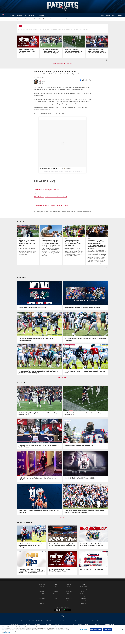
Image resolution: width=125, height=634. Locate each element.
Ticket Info (69, 586)
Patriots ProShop (83, 586)
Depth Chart (55, 588)
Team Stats (55, 593)
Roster (55, 586)
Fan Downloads (83, 593)
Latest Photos (42, 593)
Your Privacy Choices (83, 624)
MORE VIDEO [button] (62, 517)
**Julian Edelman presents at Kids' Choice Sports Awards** (52, 205)
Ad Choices (71, 624)
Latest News (42, 586)
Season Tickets (69, 591)
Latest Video (42, 588)
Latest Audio (41, 591)
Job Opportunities (83, 600)
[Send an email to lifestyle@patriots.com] (42, 83)
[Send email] (86, 81)
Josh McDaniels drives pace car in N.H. (47, 189)
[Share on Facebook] (81, 81)
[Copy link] (89, 80)
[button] (59, 59)
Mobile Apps (83, 596)
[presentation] (107, 60)
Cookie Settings (96, 624)
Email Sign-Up (83, 591)
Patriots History (42, 598)
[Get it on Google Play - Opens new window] (67, 610)
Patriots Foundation (42, 596)
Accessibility (38, 624)
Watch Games (69, 600)
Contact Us (83, 603)
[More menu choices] (46, 15)
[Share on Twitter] (83, 81)
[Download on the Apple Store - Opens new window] (57, 610)
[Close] (122, 629)
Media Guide (83, 598)
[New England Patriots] (62, 616)
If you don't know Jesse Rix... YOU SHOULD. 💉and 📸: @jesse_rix (55, 168)
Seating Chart (69, 596)
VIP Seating (69, 593)
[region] (62, 629)
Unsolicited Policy (59, 624)
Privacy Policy (14, 624)
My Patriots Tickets (69, 588)
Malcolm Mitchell (54, 171)
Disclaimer (48, 624)
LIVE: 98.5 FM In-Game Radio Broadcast (32, 26)
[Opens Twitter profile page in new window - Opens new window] (40, 83)
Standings (56, 600)
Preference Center (109, 624)
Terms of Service (26, 624)
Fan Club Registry (83, 588)
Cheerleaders (41, 600)
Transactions (55, 596)
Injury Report (55, 591)
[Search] (99, 15)
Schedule (55, 598)
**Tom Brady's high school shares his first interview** (50, 197)
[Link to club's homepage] (4, 15)
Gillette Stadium (69, 598)
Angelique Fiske (42, 79)
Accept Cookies (107, 629)
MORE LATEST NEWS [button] (62, 377)
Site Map (42, 603)
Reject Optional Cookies (95, 629)
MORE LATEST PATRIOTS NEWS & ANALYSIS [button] (62, 63)
